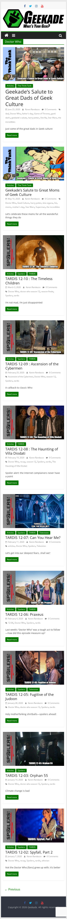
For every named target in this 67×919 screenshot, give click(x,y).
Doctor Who (15, 113)
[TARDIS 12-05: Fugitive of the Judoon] (33, 653)
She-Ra (43, 117)
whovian (45, 860)
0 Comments (50, 109)
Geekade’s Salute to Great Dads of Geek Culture (29, 98)
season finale (47, 291)
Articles (10, 85)
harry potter (33, 117)
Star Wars (52, 117)
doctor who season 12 (30, 291)
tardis (16, 295)
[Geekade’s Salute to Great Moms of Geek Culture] (33, 148)
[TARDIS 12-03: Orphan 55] (33, 734)
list (55, 203)
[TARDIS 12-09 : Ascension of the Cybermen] (33, 322)
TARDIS (32, 273)
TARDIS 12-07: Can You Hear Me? (32, 537)
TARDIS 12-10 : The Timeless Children (28, 280)
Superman (40, 207)
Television (44, 532)
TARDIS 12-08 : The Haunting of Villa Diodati (31, 451)
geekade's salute (19, 117)
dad (7, 113)
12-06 (10, 622)
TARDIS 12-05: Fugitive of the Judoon (29, 696)
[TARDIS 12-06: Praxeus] (33, 572)
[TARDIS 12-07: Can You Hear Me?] (33, 496)
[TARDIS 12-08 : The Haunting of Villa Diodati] (33, 407)
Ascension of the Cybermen (20, 376)
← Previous (12, 889)
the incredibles (53, 207)
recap (22, 461)
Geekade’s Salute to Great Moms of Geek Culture (32, 192)
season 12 (51, 376)
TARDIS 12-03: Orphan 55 (26, 775)
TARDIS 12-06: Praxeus (24, 614)
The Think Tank (24, 85)
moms (8, 207)
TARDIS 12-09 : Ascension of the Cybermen (32, 365)
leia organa (48, 203)
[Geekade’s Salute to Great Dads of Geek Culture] (33, 49)
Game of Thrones (42, 113)
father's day (27, 113)
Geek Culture (23, 203)
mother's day (18, 207)
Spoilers (21, 273)
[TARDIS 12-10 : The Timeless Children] (33, 237)
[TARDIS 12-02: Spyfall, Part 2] (33, 810)
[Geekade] (6, 35)
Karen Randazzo (32, 109)
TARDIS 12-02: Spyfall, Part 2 (29, 852)
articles (11, 546)
